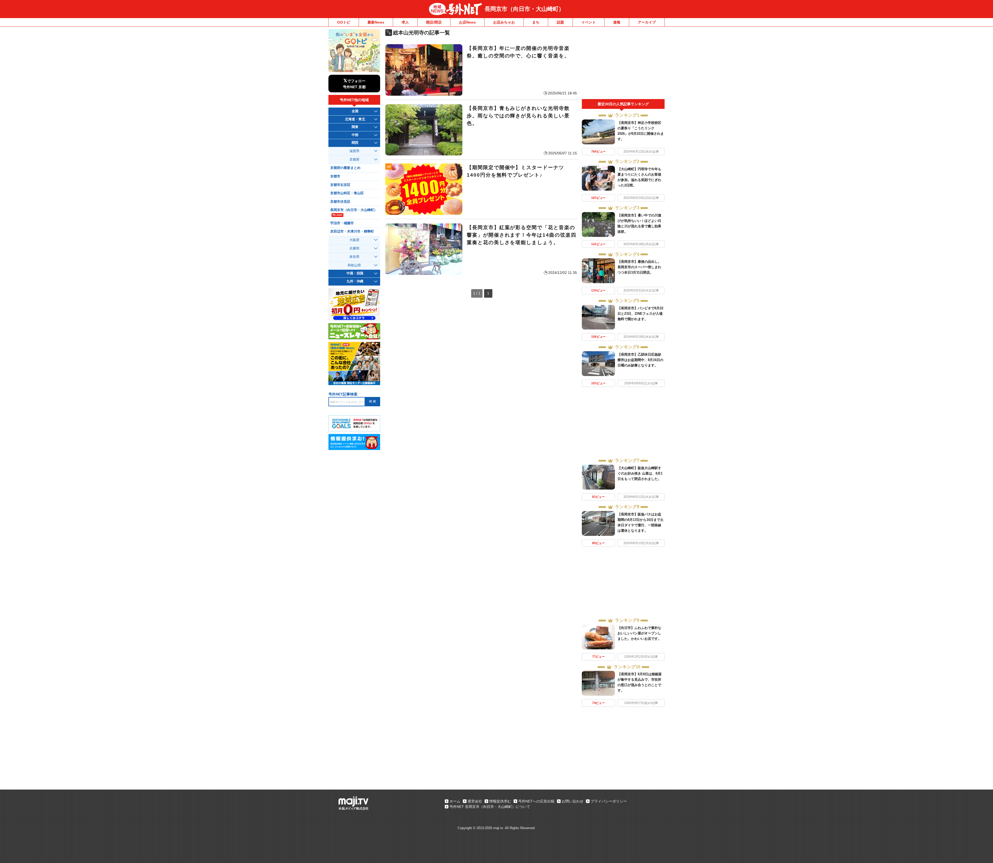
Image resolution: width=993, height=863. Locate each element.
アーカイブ (647, 22)
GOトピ (343, 22)
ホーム (454, 801)
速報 (616, 22)
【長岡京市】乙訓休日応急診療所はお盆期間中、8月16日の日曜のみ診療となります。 (640, 359)
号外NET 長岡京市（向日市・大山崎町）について (489, 807)
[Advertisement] (623, 64)
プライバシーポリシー (609, 801)
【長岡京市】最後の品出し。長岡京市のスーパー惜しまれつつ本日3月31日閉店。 (639, 267)
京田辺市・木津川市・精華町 (352, 231)
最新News (375, 22)
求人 (405, 22)
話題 (560, 22)
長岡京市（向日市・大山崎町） (524, 9)
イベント (588, 22)
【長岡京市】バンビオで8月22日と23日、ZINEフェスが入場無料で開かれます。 (640, 313)
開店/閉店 (434, 22)
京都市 (335, 176)
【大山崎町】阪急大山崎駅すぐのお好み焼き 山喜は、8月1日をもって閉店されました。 (640, 473)
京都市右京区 (340, 185)
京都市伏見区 (340, 202)
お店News (467, 22)
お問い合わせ (572, 801)
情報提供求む (500, 801)
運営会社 (475, 801)
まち (535, 22)
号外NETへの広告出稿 (536, 801)
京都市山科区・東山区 (347, 193)
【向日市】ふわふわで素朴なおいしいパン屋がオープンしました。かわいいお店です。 (639, 633)
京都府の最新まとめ (345, 168)
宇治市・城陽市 (342, 223)
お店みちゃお (504, 22)
